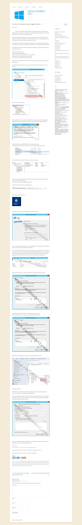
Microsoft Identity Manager (60, 43)
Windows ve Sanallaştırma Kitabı (60, 82)
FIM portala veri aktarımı (60, 96)
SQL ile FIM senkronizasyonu (61, 121)
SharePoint (57, 49)
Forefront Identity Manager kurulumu (60, 105)
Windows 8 (57, 66)
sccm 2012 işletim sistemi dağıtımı (62, 110)
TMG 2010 (56, 132)
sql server (58, 123)
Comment (14, 485)
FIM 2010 (58, 93)
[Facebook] (13, 458)
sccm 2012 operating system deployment (61, 112)
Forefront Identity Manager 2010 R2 (62, 99)
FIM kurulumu (58, 95)
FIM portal (63, 95)
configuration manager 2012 (59, 90)
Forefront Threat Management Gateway (62, 37)
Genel (56, 40)
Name (13, 498)
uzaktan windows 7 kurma (62, 132)
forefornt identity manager (60, 97)
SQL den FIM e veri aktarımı (60, 121)
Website (13, 507)
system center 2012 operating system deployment (62, 126)
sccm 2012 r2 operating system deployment (23, 462)
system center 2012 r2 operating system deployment (35, 464)
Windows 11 (57, 63)
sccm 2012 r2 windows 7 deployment (18, 464)
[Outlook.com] (23, 458)
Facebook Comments (23, 480)
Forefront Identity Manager (60, 36)
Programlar (57, 47)
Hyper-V (56, 41)
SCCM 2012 (62, 109)
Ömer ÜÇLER (57, 76)
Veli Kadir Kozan (58, 79)
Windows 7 (57, 65)
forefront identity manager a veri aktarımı (61, 103)
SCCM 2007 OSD (57, 109)
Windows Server (58, 67)
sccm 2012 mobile (57, 111)
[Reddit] (25, 458)
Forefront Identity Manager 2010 (61, 98)
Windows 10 (57, 62)
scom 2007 (65, 119)
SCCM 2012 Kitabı (58, 78)
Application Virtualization (59, 31)
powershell (65, 107)
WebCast (56, 60)
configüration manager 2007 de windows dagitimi (61, 91)
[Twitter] (16, 458)
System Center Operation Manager (61, 56)
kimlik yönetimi (58, 107)
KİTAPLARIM (27, 7)
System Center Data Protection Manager (62, 53)
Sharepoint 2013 (58, 120)
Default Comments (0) (16, 480)
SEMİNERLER (34, 7)
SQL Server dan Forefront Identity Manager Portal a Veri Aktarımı (62, 124)
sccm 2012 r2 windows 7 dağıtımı (43, 462)
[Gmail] (20, 458)
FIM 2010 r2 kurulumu (59, 94)
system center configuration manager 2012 (62, 130)
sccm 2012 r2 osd (34, 462)
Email (13, 503)
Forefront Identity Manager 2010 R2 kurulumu (62, 101)
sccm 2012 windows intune (59, 119)
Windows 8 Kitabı (58, 80)
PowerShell (57, 46)
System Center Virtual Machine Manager (62, 57)
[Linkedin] (18, 458)
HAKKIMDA (40, 7)
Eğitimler (56, 33)
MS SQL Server (57, 44)
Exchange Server (58, 34)
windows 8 (58, 134)
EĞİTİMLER (20, 7)
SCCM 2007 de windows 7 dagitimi (60, 108)
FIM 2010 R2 (65, 93)
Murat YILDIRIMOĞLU (59, 75)
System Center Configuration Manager (28, 461)
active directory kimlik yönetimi (61, 89)
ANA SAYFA (14, 7)
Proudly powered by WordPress (17, 519)
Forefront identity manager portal (62, 106)
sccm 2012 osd (59, 114)
